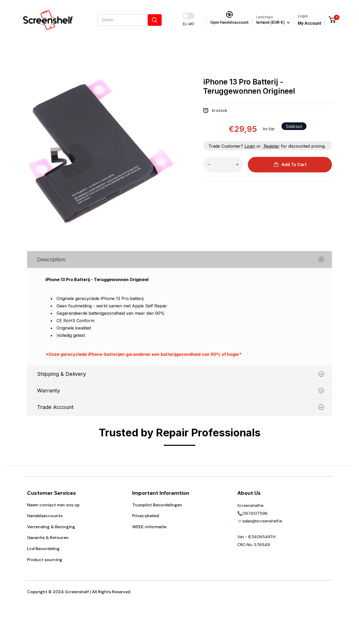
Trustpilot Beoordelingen (157, 505)
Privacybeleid (145, 515)
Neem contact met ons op (53, 505)
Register (272, 146)
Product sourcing (44, 559)
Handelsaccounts (45, 515)
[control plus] (237, 164)
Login (249, 146)
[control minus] (208, 164)
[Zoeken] (155, 20)
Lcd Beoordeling (43, 548)
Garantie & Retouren (48, 537)
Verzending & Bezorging (51, 527)
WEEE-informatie (149, 527)
